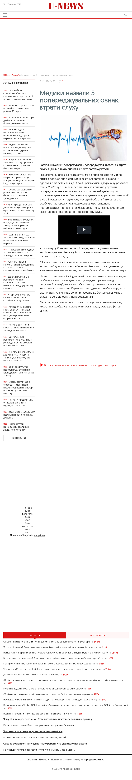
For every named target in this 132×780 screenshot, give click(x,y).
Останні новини (15, 83)
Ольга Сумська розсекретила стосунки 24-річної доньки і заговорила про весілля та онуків (18, 341)
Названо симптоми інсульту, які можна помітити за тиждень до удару (18, 327)
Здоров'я (16, 75)
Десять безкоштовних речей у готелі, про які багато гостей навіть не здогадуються (17, 194)
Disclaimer (32, 759)
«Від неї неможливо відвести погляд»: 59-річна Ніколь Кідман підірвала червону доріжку (17, 149)
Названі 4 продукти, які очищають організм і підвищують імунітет (18, 402)
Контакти (44, 759)
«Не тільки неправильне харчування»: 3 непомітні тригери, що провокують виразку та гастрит (18, 356)
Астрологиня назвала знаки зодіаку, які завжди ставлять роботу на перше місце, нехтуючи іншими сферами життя (17, 312)
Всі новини (19, 438)
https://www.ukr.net (94, 759)
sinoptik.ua (39, 535)
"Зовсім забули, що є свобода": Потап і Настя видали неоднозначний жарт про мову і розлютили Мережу (18, 387)
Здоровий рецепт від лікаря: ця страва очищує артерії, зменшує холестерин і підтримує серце (18, 179)
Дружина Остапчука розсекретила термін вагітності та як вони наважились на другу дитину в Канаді (18, 282)
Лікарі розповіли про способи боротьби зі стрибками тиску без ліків (16, 297)
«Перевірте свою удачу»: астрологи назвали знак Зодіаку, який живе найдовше (18, 252)
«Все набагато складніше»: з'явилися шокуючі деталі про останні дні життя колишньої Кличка (18, 95)
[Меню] (5, 15)
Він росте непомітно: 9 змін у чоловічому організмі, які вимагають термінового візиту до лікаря (18, 164)
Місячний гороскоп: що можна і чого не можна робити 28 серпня (18, 108)
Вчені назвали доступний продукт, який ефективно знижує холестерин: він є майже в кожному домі (18, 224)
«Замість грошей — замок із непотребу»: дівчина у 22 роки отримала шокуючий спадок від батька (18, 266)
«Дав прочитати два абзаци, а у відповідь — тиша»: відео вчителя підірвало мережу (19, 239)
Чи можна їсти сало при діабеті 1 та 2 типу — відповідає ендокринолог (18, 120)
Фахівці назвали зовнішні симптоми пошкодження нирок (80, 365)
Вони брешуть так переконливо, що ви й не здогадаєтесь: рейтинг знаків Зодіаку (18, 371)
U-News (6, 75)
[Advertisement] (66, 43)
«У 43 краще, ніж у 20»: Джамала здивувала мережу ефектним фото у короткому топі (18, 209)
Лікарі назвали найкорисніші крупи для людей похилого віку (16, 427)
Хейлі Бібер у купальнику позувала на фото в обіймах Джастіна (19, 414)
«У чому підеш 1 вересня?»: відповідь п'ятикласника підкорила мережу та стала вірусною (17, 134)
